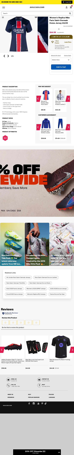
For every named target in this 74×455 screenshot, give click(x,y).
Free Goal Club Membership (21, 2)
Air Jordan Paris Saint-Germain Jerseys (18, 277)
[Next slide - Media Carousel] (72, 242)
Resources (11, 397)
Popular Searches (33, 397)
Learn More (67, 42)
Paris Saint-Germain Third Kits (16, 283)
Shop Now (37, 183)
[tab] (16, 394)
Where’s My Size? (56, 55)
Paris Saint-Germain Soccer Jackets (46, 277)
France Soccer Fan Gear (57, 294)
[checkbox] (3, 17)
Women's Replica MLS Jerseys (36, 294)
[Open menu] (3, 8)
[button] (4, 56)
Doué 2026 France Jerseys (15, 294)
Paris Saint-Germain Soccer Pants (40, 283)
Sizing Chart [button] (67, 55)
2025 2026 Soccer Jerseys (58, 288)
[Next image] (8, 56)
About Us (10, 394)
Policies (51, 394)
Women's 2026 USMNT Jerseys (36, 288)
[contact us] (7, 406)
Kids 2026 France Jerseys (14, 288)
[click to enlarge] (19, 34)
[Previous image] (4, 56)
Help (29, 394)
